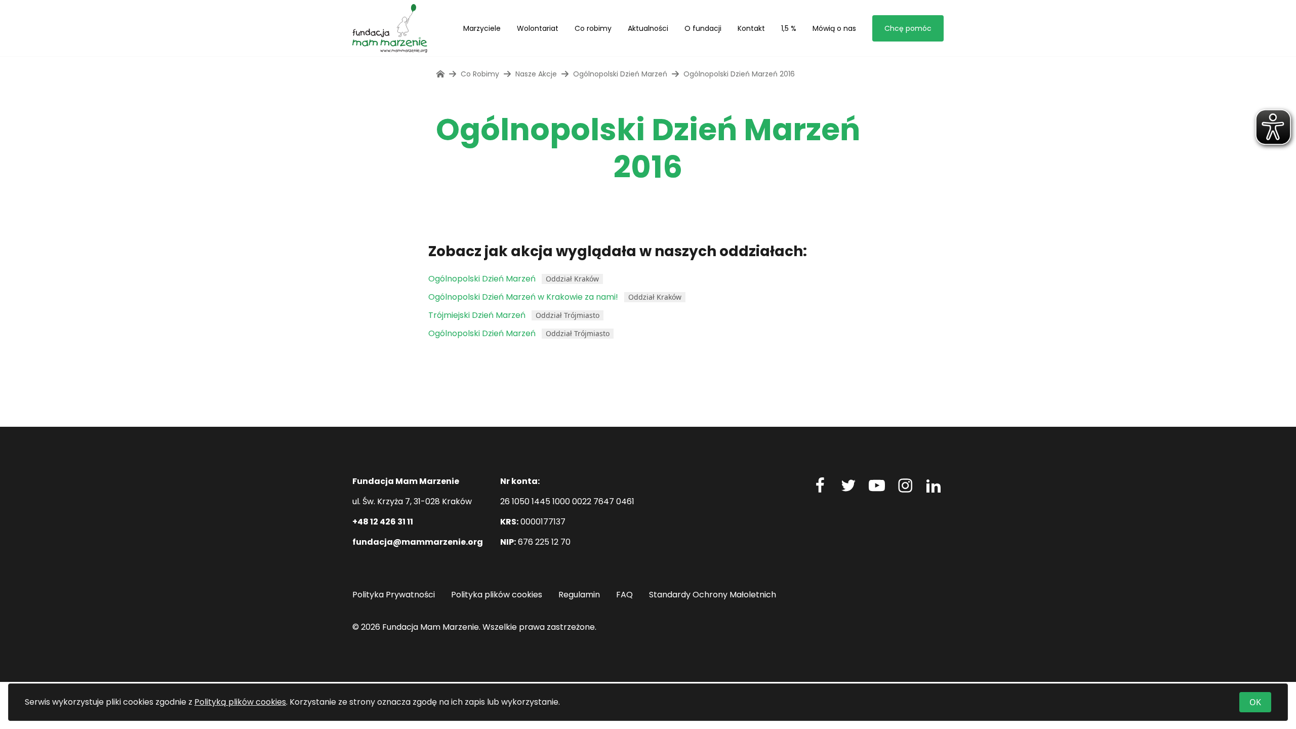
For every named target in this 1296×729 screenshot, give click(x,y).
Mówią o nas (834, 28)
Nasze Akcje (536, 74)
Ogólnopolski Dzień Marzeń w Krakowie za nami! (523, 297)
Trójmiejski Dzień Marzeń (476, 315)
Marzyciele (482, 28)
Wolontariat (537, 28)
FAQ (624, 594)
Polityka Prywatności (393, 594)
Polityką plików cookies (240, 702)
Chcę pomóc (908, 28)
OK (1255, 702)
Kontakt (751, 28)
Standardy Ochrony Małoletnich (712, 594)
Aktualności (648, 28)
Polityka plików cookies (496, 594)
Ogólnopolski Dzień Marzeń (620, 74)
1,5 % (788, 28)
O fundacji (702, 28)
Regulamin (579, 594)
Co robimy (593, 28)
